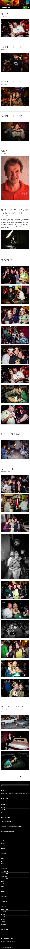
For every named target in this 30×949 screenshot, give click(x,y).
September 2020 (4, 909)
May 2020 (3, 919)
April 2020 (3, 921)
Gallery (4, 262)
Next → (21, 776)
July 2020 (3, 914)
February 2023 (4, 853)
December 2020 (4, 901)
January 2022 (4, 868)
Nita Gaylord (3, 821)
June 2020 (3, 916)
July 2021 (3, 883)
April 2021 (3, 891)
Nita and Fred (11, 821)
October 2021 (4, 876)
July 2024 (3, 840)
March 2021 (3, 894)
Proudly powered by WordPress (6, 947)
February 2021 (4, 896)
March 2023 (3, 850)
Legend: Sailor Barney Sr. (9, 831)
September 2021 (4, 878)
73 (16, 776)
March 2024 (3, 843)
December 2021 (4, 871)
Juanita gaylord (4, 824)
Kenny (5, 13)
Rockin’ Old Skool (12, 434)
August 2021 (3, 881)
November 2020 (4, 904)
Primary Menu (28, 7)
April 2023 (3, 848)
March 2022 (3, 863)
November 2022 (4, 856)
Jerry (4, 150)
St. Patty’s (6, 260)
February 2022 (4, 866)
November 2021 (4, 873)
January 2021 (4, 899)
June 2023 (3, 845)
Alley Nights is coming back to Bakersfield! (15, 211)
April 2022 (3, 861)
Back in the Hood (11, 47)
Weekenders (8, 469)
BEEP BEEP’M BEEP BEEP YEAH (14, 707)
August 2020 (3, 911)
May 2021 (3, 888)
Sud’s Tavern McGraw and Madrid (14, 826)
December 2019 (4, 929)
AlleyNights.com (5, 7)
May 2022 (3, 858)
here (4, 793)
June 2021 (3, 886)
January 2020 (4, 926)
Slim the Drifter (12, 829)
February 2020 (4, 924)
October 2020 (4, 906)
